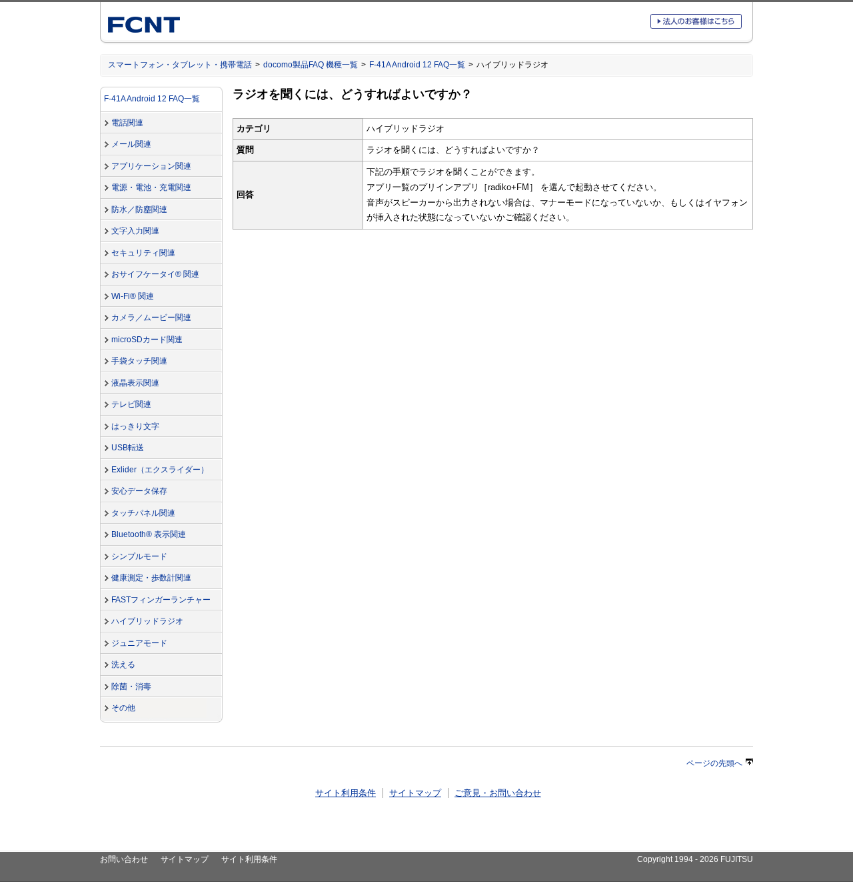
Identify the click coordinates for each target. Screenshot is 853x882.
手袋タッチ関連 (139, 361)
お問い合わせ (124, 859)
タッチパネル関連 (143, 513)
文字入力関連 (135, 231)
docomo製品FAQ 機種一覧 (310, 64)
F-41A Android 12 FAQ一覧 (417, 64)
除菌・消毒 (131, 686)
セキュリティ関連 (143, 253)
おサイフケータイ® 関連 (155, 274)
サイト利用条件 (345, 793)
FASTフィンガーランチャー (161, 599)
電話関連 (127, 122)
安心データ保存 (139, 491)
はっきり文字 (135, 426)
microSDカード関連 (147, 339)
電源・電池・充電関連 (151, 187)
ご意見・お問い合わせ (497, 793)
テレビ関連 (131, 404)
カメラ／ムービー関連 (151, 317)
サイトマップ (415, 793)
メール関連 (131, 144)
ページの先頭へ (714, 763)
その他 (123, 708)
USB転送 (127, 447)
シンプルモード (139, 556)
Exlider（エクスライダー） (160, 469)
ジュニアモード (139, 643)
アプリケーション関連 (151, 166)
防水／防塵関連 (139, 209)
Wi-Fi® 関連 (132, 296)
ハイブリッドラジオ (147, 621)
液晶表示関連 (135, 383)
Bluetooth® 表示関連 (148, 534)
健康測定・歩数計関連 (151, 577)
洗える (123, 664)
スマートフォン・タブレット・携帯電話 (180, 64)
